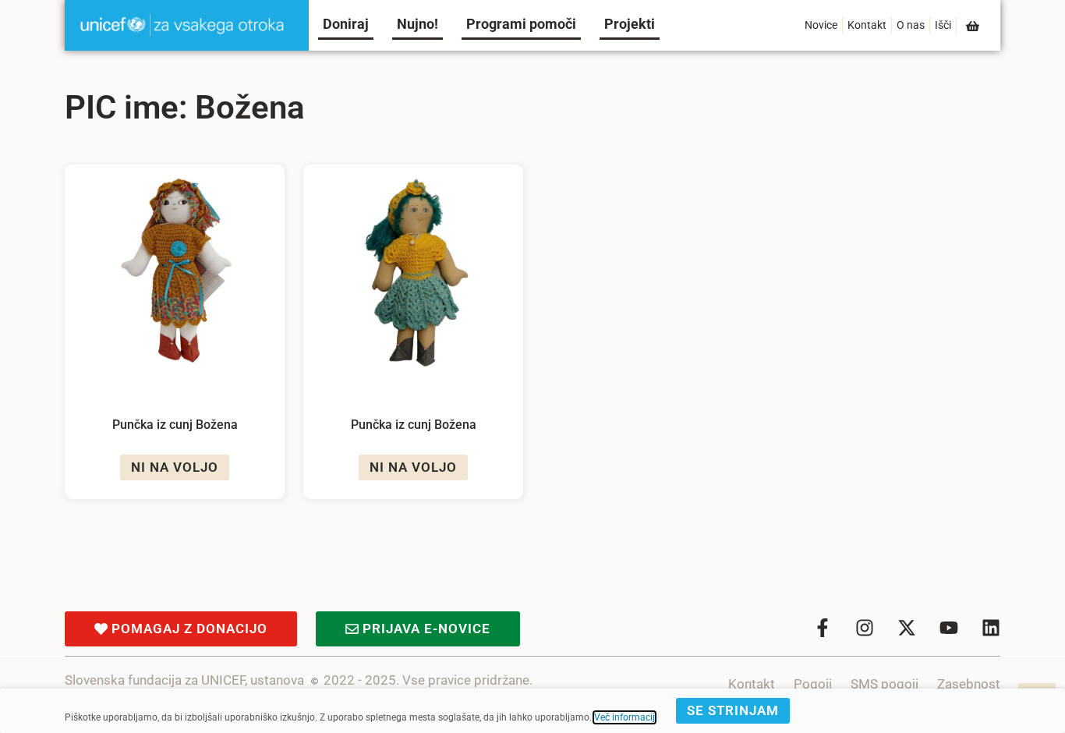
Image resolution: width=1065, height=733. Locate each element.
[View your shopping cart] (974, 26)
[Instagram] (864, 627)
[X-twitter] (906, 627)
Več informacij (624, 717)
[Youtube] (948, 627)
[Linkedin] (991, 627)
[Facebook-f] (822, 627)
